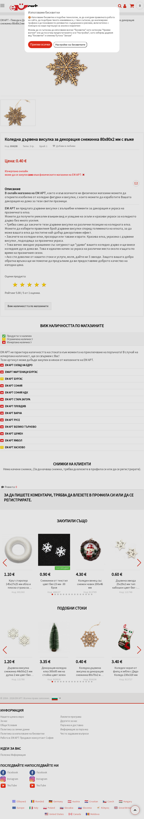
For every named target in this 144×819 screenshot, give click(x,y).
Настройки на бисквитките (70, 44)
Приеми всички (40, 44)
